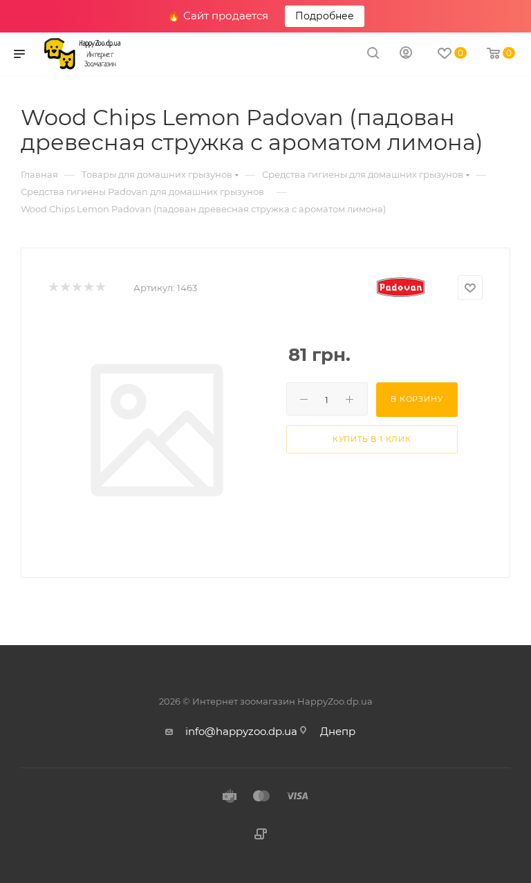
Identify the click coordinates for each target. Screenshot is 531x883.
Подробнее (324, 16)
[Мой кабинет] (406, 54)
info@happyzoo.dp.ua (241, 731)
